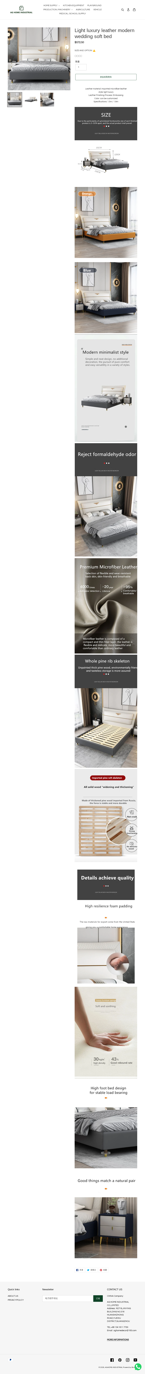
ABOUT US (13, 1296)
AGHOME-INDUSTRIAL (113, 1367)
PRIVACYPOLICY (16, 1300)
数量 (77, 62)
